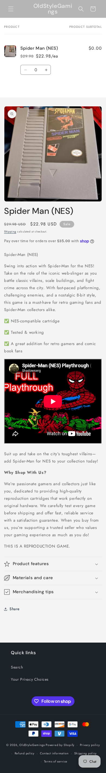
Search (17, 667)
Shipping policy (85, 753)
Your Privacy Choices (30, 679)
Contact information (54, 753)
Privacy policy (90, 745)
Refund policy (25, 753)
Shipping (10, 231)
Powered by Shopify (60, 745)
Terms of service (55, 761)
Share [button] (15, 609)
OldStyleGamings (32, 745)
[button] (11, 9)
